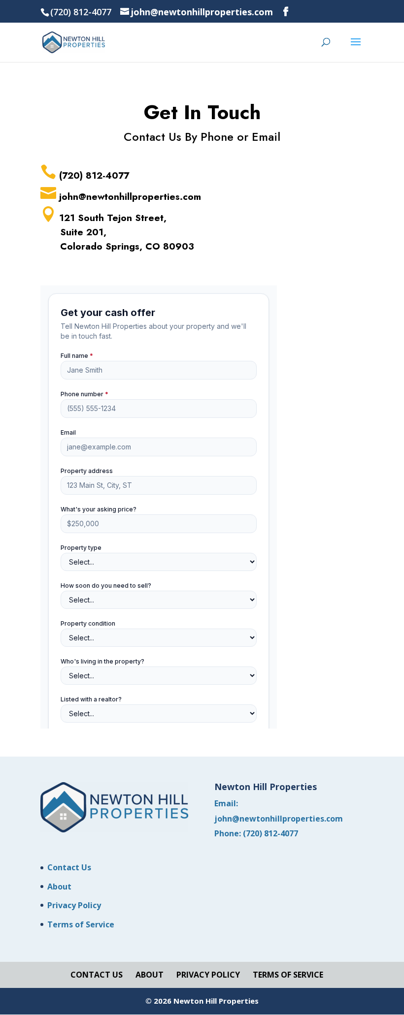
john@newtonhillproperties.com (278, 818)
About (59, 886)
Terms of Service (80, 924)
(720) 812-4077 (270, 833)
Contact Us (69, 867)
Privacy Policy (74, 905)
